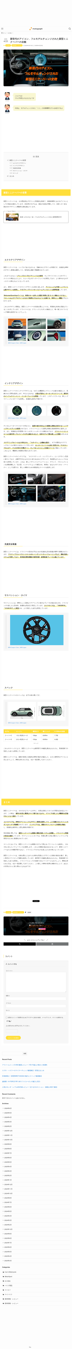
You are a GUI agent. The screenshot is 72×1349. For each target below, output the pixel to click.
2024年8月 (8, 1198)
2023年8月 (8, 1238)
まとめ (12, 176)
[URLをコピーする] (52, 944)
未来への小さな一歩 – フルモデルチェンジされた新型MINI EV (41, 217)
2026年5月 (8, 1113)
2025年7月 (8, 1153)
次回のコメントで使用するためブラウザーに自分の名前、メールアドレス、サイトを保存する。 (36, 1017)
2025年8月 (8, 1149)
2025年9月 (8, 1144)
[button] (20, 944)
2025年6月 (8, 1158)
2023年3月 (8, 1261)
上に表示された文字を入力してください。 (18, 1026)
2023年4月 (8, 1256)
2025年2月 (8, 1175)
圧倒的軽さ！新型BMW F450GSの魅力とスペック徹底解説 (22, 1076)
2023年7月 (8, 1243)
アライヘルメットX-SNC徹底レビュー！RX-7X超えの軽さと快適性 (24, 1065)
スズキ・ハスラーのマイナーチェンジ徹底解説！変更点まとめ (23, 1070)
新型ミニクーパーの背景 (18, 160)
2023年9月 (8, 1234)
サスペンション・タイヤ (20, 171)
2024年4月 (8, 1216)
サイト (8, 1010)
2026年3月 (8, 1122)
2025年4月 (8, 1166)
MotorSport (8, 1276)
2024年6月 (8, 1207)
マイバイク (8, 1294)
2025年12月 (8, 1131)
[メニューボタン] (2, 28)
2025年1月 (8, 1180)
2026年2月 (8, 1126)
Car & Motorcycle (10, 1272)
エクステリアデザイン (19, 163)
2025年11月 (8, 1135)
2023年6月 (8, 1247)
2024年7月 (8, 1202)
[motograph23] (36, 28)
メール (8, 1003)
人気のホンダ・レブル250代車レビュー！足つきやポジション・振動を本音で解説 (29, 1087)
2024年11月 (8, 1189)
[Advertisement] (36, 13)
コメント (9, 971)
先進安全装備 (17, 168)
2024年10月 (8, 1193)
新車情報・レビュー (17, 45)
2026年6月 (8, 1108)
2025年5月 (8, 1162)
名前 (8, 996)
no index (8, 45)
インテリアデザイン (19, 165)
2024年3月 (8, 1220)
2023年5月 (8, 1252)
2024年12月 (8, 1184)
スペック (15, 173)
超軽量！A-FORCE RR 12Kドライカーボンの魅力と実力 (21, 1081)
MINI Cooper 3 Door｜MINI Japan (17, 343)
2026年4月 (8, 1117)
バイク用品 (8, 1285)
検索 (25, 1053)
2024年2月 (8, 1225)
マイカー (8, 1290)
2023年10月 (8, 1229)
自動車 (29, 912)
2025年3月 (8, 1171)
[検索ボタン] (70, 28)
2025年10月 (8, 1140)
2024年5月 (8, 1211)
